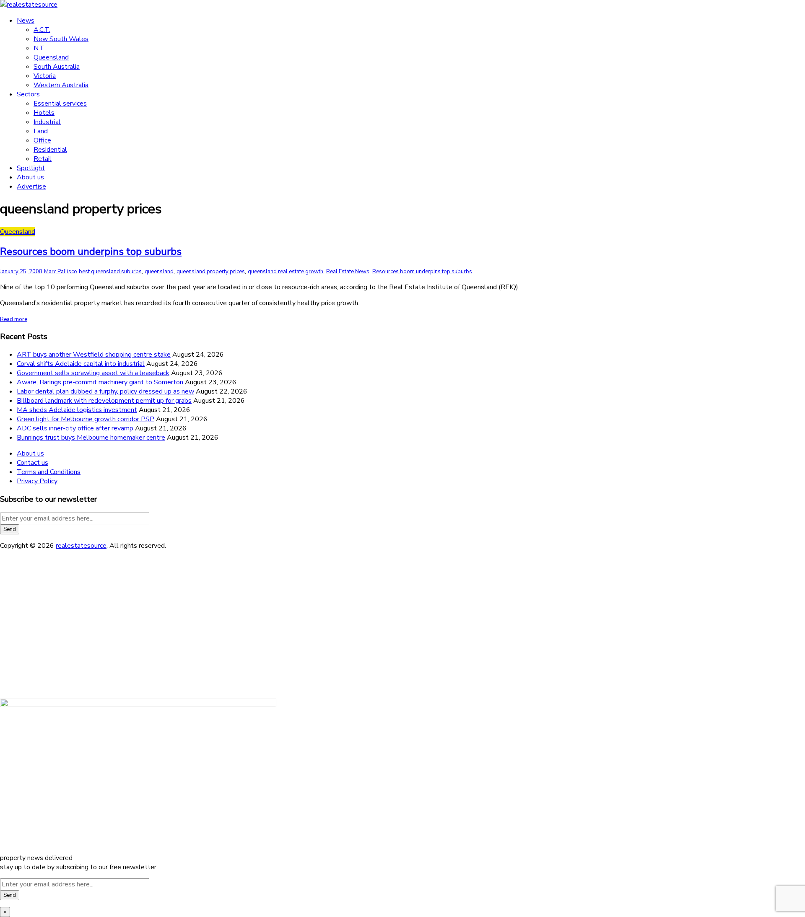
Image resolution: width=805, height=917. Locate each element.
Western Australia (61, 85)
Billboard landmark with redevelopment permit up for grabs (104, 400)
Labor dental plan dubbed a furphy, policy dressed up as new (105, 391)
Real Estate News (347, 271)
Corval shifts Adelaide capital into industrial (81, 363)
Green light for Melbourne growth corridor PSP (85, 419)
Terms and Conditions (48, 472)
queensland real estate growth (285, 271)
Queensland (51, 57)
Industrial (47, 122)
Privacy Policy (37, 481)
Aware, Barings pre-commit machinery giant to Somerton (100, 382)
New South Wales (61, 39)
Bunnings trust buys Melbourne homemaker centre (91, 437)
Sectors (28, 94)
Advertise (31, 186)
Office (42, 140)
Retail (43, 158)
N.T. (39, 48)
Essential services (60, 103)
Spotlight (31, 168)
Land (41, 131)
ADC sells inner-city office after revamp (75, 428)
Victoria (45, 75)
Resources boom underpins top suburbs (91, 251)
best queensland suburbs (110, 271)
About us (30, 177)
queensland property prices (211, 271)
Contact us (32, 462)
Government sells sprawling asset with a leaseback (93, 373)
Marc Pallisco (60, 271)
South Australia (57, 66)
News (25, 20)
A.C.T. (42, 29)
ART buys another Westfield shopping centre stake (94, 354)
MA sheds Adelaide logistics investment (77, 409)
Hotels (44, 112)
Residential (50, 149)
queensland (159, 271)
